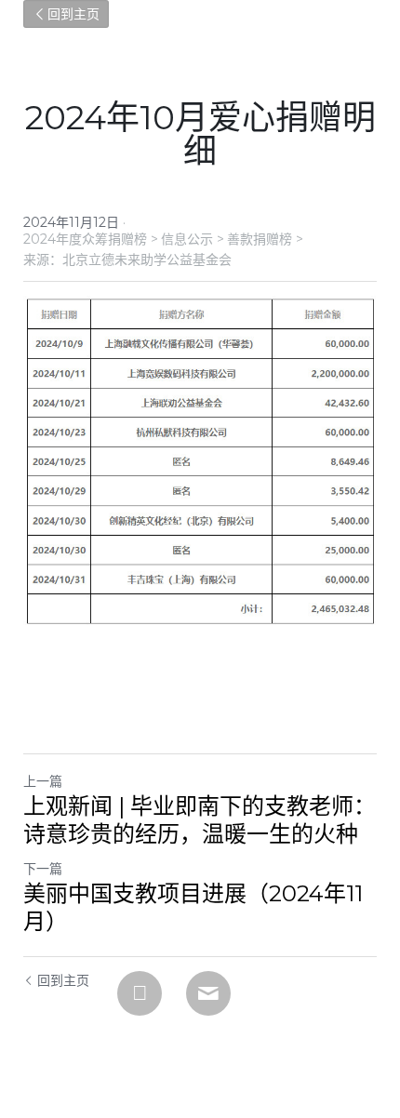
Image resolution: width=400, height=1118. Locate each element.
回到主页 (73, 14)
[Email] (208, 993)
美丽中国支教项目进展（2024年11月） (193, 907)
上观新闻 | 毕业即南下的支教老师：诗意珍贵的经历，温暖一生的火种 (199, 819)
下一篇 (42, 868)
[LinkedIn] (139, 993)
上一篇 (42, 781)
